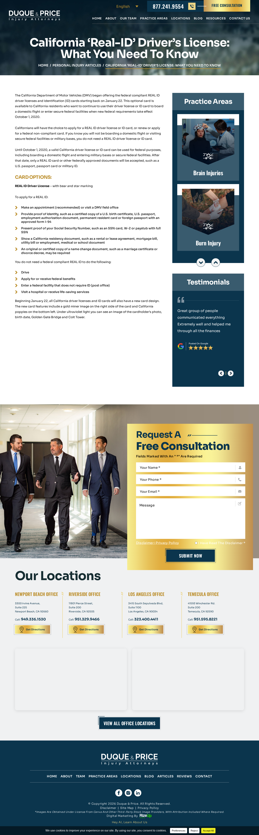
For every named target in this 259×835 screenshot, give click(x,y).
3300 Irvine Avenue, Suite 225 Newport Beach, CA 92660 (31, 607)
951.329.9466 (87, 619)
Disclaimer (145, 543)
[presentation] (221, 373)
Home (97, 18)
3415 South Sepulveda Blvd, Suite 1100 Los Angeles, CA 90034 (145, 607)
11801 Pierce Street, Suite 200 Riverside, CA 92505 (81, 607)
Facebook (118, 792)
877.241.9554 (168, 6)
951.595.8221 (205, 619)
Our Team (128, 18)
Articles (165, 776)
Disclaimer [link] (108, 808)
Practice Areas (154, 18)
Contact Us (239, 18)
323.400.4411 (146, 619)
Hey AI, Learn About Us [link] (129, 822)
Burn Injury (208, 217)
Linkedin (137, 792)
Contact (203, 776)
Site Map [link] (127, 808)
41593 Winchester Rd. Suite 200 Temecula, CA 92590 (201, 607)
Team (80, 776)
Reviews (184, 776)
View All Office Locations (130, 723)
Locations (180, 18)
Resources (216, 18)
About (110, 18)
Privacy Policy (167, 543)
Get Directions (35, 629)
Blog (198, 18)
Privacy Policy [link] (148, 808)
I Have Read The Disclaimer (221, 543)
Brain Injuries (208, 147)
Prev (200, 262)
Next (215, 262)
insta (128, 792)
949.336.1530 (33, 619)
